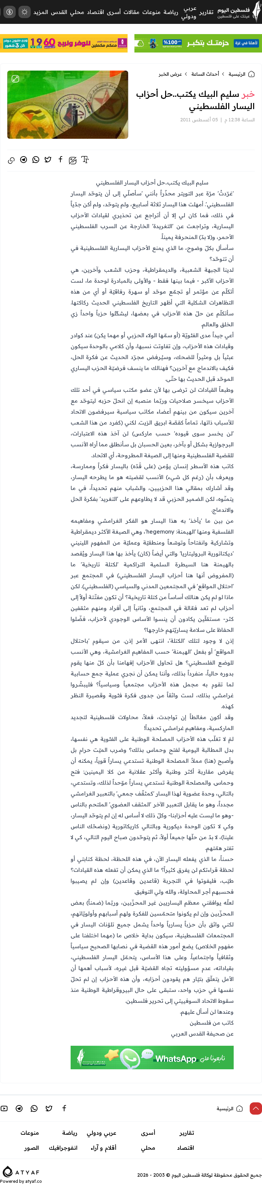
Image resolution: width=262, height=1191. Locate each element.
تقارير (206, 12)
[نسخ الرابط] (11, 160)
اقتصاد (95, 12)
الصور (32, 1147)
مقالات (131, 12)
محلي (77, 12)
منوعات (151, 12)
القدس (59, 12)
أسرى (114, 12)
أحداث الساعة (205, 74)
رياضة (170, 12)
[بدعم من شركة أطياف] (21, 1170)
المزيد (40, 12)
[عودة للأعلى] (256, 1108)
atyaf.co (33, 1181)
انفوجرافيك (63, 1147)
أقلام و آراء (103, 1147)
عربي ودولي (101, 1132)
